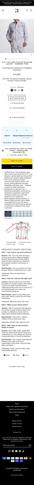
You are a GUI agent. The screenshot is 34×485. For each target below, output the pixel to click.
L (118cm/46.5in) (17, 103)
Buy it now (17, 166)
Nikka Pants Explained (17, 412)
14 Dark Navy (12, 90)
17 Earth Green (15, 90)
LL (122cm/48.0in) (17, 108)
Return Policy (17, 421)
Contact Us (17, 432)
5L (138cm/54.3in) (17, 122)
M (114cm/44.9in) (17, 98)
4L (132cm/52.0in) (17, 117)
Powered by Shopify (17, 475)
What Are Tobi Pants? (17, 409)
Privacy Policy (17, 426)
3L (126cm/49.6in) (17, 113)
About (17, 404)
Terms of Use (17, 424)
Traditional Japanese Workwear (17, 406)
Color (17, 87)
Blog (17, 415)
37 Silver (18, 90)
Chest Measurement (17, 95)
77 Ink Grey (22, 90)
